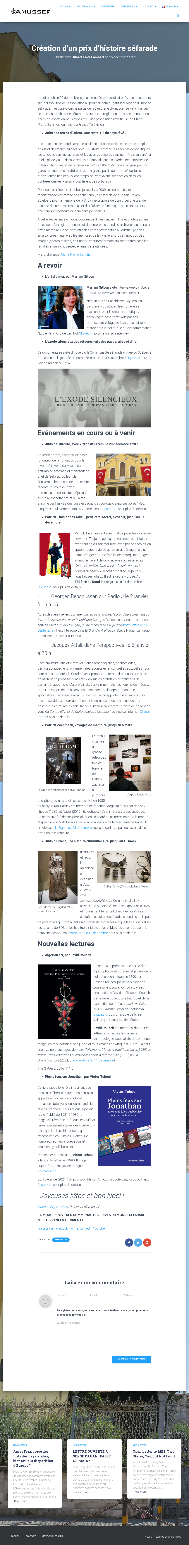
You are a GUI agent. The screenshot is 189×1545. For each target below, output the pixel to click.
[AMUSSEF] (31, 11)
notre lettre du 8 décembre (88, 933)
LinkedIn (86, 1228)
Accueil (64, 6)
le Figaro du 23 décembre (73, 828)
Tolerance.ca (47, 1171)
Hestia (148, 1536)
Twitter (74, 1228)
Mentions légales (52, 1536)
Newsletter (61, 1240)
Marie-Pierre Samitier (76, 254)
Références (128, 6)
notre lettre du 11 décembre (93, 1060)
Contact (148, 6)
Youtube (99, 1228)
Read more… (21, 1501)
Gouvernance (85, 6)
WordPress (174, 1536)
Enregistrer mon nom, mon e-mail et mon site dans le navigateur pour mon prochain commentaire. (102, 1312)
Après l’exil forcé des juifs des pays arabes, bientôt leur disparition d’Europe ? (33, 1458)
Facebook (61, 1228)
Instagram (45, 1228)
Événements (108, 6)
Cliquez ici (86, 333)
